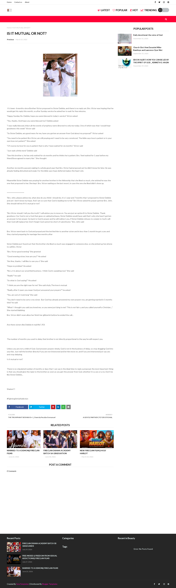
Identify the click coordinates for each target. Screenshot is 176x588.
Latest (105, 10)
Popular (121, 10)
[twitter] (159, 2)
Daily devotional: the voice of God (148, 35)
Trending (150, 10)
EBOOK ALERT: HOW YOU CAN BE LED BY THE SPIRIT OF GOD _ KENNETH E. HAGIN (151, 61)
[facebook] (155, 2)
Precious (10, 39)
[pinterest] (168, 2)
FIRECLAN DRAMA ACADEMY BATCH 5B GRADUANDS (39, 544)
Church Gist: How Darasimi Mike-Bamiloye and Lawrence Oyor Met (147, 48)
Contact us (18, 2)
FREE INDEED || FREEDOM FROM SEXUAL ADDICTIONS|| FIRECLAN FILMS (39, 557)
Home (9, 2)
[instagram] (163, 2)
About (27, 2)
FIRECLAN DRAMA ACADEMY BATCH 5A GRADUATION (57, 451)
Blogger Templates (49, 584)
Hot (135, 10)
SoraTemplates (22, 584)
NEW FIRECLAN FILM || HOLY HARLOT (93, 451)
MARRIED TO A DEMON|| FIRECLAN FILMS (23, 451)
